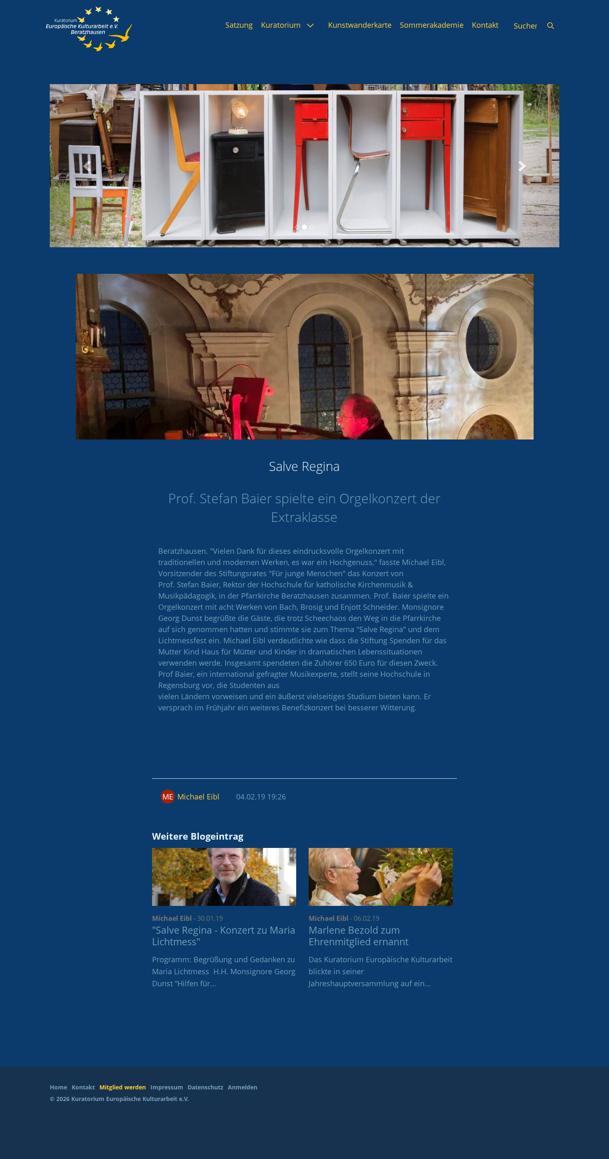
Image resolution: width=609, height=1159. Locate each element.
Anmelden (242, 1087)
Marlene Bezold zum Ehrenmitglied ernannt (358, 935)
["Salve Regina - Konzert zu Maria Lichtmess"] (224, 877)
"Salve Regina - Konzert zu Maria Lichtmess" (223, 935)
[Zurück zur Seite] (82, 267)
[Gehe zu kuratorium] (89, 29)
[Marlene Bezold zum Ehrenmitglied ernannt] (381, 877)
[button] (88, 165)
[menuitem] (239, 24)
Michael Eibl (198, 797)
